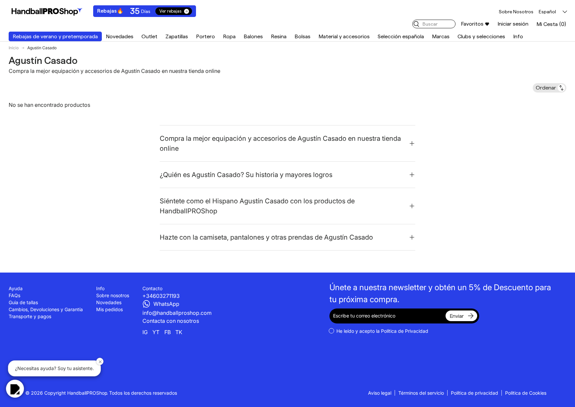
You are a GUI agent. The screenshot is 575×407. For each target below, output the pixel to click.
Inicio (14, 48)
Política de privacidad (474, 393)
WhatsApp (166, 304)
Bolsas (302, 36)
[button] (551, 24)
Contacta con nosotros (170, 320)
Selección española (401, 36)
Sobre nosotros (112, 295)
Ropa (229, 36)
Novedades (119, 36)
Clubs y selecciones (481, 36)
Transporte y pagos (30, 316)
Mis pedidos (109, 309)
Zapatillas (176, 36)
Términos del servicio (421, 393)
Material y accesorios (344, 36)
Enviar (457, 316)
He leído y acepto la (382, 331)
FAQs (14, 295)
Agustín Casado (42, 48)
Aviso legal (379, 393)
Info (518, 36)
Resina (279, 36)
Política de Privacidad (404, 331)
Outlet (149, 36)
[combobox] (434, 24)
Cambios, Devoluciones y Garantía (46, 309)
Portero (205, 36)
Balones (253, 36)
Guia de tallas (23, 302)
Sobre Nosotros (516, 11)
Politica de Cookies (525, 393)
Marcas (441, 36)
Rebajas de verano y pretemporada (55, 36)
